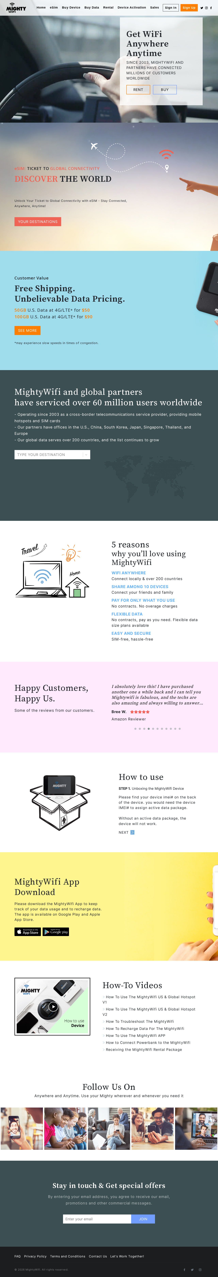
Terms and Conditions (67, 1256)
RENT (138, 90)
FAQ (17, 1256)
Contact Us (98, 1256)
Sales (154, 7)
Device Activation (132, 7)
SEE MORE (27, 330)
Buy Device (71, 7)
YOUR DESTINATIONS (38, 222)
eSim (54, 7)
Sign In (170, 7)
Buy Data (91, 7)
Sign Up (189, 7)
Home (41, 7)
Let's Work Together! (127, 1256)
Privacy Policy (35, 1256)
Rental (108, 7)
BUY (165, 90)
